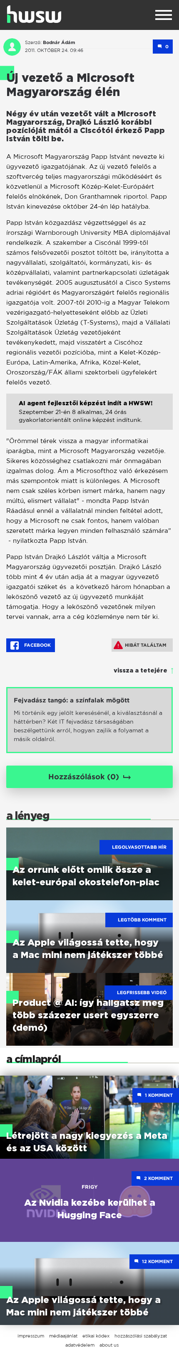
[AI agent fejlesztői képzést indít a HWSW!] (89, 418)
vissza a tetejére (140, 671)
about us (109, 1344)
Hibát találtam (146, 645)
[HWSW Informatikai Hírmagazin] (34, 14)
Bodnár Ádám (59, 42)
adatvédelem (79, 1344)
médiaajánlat (63, 1335)
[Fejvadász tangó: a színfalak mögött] (89, 720)
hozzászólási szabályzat (140, 1335)
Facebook (37, 645)
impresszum (30, 1335)
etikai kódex (95, 1335)
